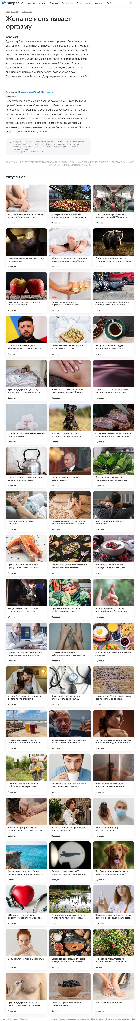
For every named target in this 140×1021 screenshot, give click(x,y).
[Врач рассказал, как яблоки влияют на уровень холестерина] (70, 205)
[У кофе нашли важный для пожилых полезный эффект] (113, 336)
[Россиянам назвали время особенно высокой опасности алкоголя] (26, 730)
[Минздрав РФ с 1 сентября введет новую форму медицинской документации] (26, 643)
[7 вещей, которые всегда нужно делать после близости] (26, 686)
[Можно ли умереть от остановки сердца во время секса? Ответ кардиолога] (70, 248)
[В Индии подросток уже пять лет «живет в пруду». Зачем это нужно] (70, 905)
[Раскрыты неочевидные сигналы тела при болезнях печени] (26, 205)
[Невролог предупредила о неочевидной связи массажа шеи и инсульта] (26, 818)
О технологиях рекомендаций (118, 1019)
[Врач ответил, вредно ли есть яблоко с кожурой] (26, 292)
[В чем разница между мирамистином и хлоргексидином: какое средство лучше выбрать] (113, 818)
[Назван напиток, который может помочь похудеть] (70, 818)
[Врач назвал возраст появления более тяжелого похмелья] (70, 730)
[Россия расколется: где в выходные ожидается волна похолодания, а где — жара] (70, 424)
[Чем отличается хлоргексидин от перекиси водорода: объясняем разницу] (113, 905)
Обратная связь (97, 1019)
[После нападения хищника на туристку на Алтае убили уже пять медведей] (113, 248)
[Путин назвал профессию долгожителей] (70, 467)
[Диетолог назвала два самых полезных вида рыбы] (70, 336)
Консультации (12, 12)
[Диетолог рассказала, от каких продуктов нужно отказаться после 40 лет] (70, 949)
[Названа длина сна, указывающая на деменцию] (26, 248)
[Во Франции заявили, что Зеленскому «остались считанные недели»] (26, 336)
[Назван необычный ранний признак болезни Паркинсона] (113, 599)
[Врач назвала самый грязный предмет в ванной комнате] (113, 774)
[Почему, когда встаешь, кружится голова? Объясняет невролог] (113, 380)
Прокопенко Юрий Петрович (35, 92)
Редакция (53, 1019)
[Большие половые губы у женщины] (26, 511)
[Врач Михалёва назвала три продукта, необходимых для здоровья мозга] (26, 555)
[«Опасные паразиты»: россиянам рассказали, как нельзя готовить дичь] (113, 424)
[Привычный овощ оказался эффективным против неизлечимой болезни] (70, 599)
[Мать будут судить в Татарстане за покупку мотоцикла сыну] (113, 292)
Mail (4, 1019)
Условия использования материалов (74, 1019)
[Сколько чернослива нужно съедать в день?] (70, 993)
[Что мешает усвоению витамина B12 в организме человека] (70, 555)
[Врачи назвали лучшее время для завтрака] (113, 643)
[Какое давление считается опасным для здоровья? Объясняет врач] (70, 686)
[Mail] (4, 3)
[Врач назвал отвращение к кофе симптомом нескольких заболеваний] (70, 774)
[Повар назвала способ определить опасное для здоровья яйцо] (70, 292)
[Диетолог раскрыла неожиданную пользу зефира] (26, 424)
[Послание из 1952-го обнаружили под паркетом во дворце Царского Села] (113, 686)
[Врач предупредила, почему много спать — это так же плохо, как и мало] (26, 380)
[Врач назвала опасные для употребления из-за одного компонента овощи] (113, 467)
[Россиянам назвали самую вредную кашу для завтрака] (113, 555)
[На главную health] (15, 3)
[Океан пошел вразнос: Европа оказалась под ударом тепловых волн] (26, 862)
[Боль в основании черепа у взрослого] (113, 511)
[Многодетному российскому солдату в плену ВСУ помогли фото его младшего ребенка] (113, 205)
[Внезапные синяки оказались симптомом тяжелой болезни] (70, 380)
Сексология (27, 12)
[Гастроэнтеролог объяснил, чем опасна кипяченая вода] (26, 467)
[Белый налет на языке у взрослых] (26, 949)
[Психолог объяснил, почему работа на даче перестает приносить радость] (26, 774)
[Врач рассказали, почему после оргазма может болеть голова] (70, 511)
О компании (13, 1019)
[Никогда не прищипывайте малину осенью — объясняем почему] (113, 949)
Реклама (23, 1019)
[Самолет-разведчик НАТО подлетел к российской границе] (70, 862)
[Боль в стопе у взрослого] (113, 993)
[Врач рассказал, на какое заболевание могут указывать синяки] (70, 643)
